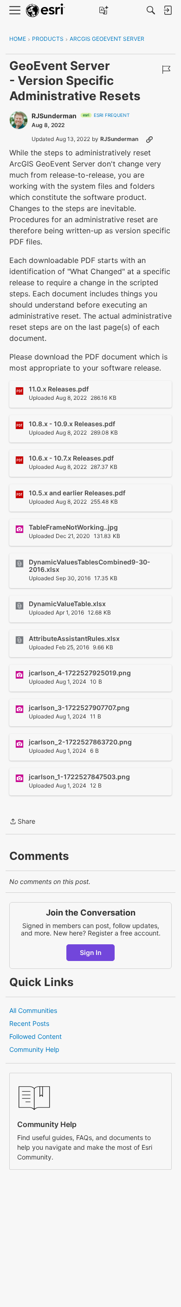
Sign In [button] (91, 952)
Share (22, 822)
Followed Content (35, 1036)
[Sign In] (167, 10)
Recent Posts (29, 1023)
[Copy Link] (149, 139)
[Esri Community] (45, 10)
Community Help (34, 1049)
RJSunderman (54, 116)
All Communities (33, 1010)
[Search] (150, 10)
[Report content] (166, 69)
